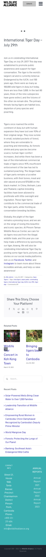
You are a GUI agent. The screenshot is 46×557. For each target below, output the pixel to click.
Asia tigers (17, 279)
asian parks (25, 279)
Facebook (19, 260)
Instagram (9, 263)
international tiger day (16, 282)
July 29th (31, 282)
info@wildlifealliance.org (16, 528)
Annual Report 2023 (37, 503)
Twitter (28, 260)
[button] (6, 349)
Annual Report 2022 (37, 492)
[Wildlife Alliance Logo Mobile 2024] (10, 2)
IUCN (26, 282)
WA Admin (9, 277)
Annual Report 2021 (37, 481)
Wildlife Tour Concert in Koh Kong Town (11, 355)
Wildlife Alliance (28, 549)
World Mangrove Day (15, 432)
